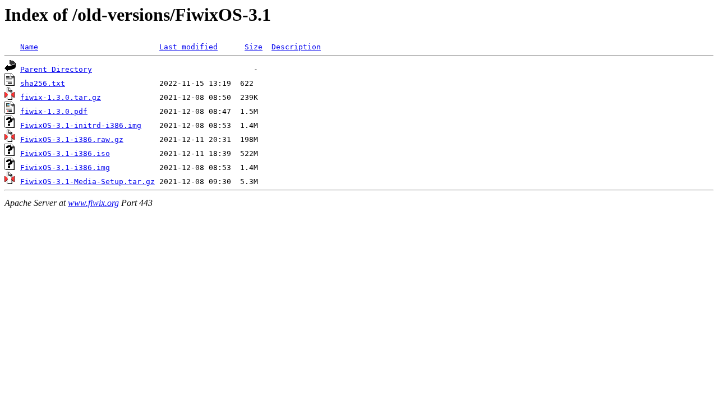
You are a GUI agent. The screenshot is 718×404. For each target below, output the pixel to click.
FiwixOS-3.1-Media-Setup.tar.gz (87, 181)
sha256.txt (42, 83)
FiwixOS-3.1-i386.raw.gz (71, 139)
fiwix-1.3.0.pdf (54, 111)
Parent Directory (56, 69)
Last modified (188, 47)
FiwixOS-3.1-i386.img (65, 167)
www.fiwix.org (93, 203)
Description (296, 47)
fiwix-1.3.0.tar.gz (60, 97)
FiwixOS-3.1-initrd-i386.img (80, 125)
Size (254, 47)
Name (29, 47)
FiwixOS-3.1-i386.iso (65, 153)
